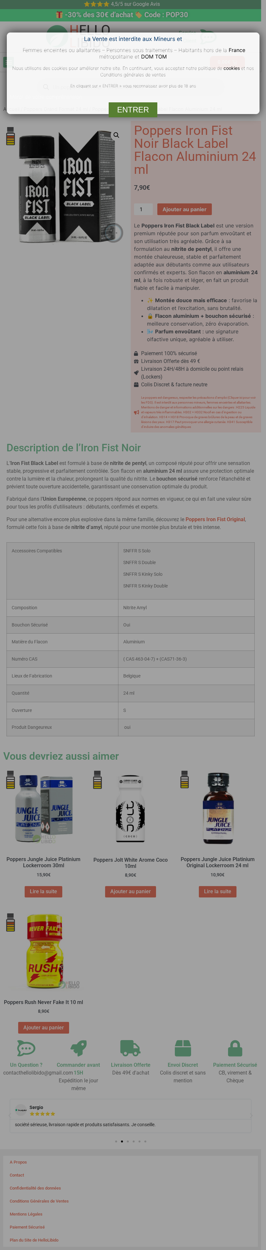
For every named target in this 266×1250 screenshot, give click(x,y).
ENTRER (133, 109)
